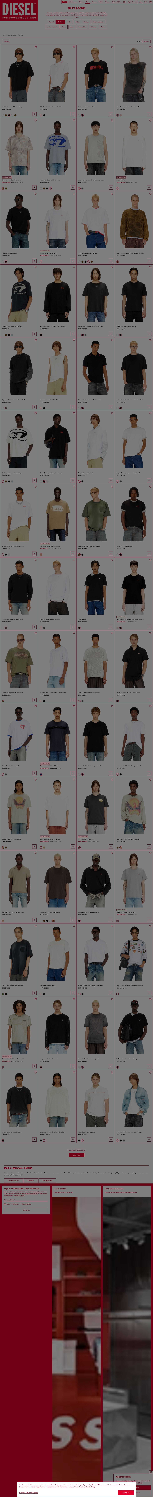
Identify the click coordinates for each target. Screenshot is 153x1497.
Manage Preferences (59, 1487)
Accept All (126, 1492)
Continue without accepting (28, 1492)
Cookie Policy (90, 1487)
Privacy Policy (78, 1487)
